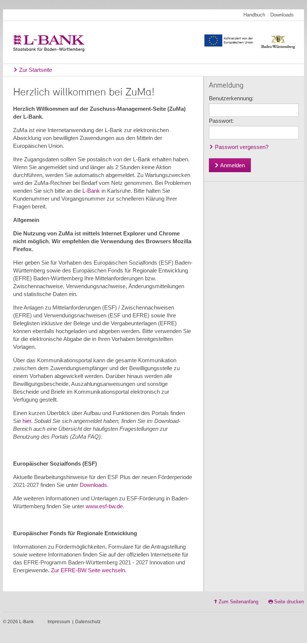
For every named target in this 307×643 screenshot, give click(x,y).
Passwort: (221, 121)
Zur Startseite (35, 70)
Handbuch (254, 15)
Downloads (282, 15)
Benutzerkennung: (231, 98)
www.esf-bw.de (104, 506)
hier (26, 421)
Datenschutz (88, 621)
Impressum (59, 621)
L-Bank (91, 191)
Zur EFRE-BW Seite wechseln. (89, 570)
